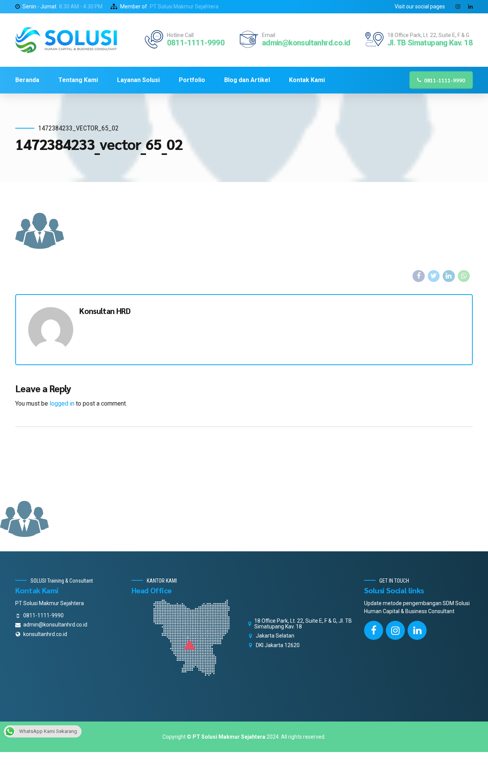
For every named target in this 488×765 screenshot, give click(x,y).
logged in (62, 403)
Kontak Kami (307, 80)
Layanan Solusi (138, 80)
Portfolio (192, 80)
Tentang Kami (78, 80)
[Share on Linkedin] (449, 276)
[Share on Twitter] (434, 276)
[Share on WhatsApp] (464, 276)
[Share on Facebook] (419, 276)
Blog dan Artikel (247, 80)
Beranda (27, 80)
